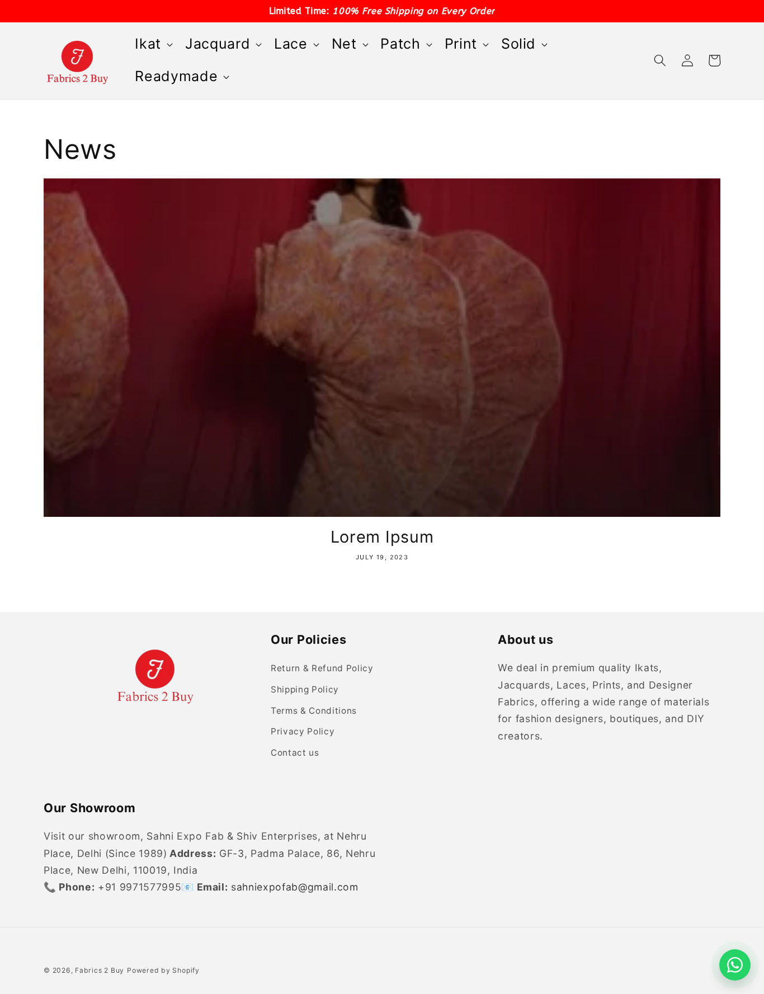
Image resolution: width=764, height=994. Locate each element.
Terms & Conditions (314, 710)
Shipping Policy (305, 689)
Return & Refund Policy (322, 668)
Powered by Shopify (163, 970)
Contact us (295, 752)
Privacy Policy (302, 731)
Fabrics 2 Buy (99, 970)
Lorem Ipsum (382, 537)
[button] (153, 44)
